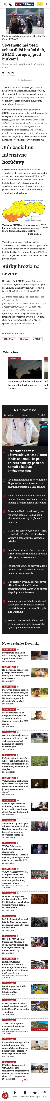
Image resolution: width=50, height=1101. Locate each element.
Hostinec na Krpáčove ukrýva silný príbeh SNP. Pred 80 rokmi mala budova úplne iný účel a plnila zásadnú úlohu (15, 902)
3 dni (25, 415)
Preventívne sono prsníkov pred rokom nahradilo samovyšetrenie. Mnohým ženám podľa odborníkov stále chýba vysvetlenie (15, 1048)
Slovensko (14, 358)
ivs (12, 72)
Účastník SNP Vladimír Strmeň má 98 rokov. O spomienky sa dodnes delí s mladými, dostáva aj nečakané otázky (15, 945)
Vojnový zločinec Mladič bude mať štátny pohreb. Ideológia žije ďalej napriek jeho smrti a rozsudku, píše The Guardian (27, 606)
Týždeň (41, 415)
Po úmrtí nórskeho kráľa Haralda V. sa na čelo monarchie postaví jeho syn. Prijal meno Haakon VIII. (27, 624)
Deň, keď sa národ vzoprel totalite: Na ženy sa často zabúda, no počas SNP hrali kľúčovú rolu (15, 923)
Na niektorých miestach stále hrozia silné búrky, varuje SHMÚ (25, 385)
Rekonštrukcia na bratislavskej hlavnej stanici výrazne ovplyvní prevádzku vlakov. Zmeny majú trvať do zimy (15, 967)
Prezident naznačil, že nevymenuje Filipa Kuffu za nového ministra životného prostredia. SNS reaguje (27, 483)
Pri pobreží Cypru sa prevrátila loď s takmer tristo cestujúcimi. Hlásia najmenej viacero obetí (27, 569)
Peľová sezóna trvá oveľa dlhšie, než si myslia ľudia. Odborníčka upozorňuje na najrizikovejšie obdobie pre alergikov (15, 764)
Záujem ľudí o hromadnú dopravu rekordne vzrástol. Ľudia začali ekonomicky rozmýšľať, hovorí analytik (26, 517)
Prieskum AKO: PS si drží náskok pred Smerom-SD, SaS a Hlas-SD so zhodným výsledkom (15, 1007)
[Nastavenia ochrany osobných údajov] (5, 1096)
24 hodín (8, 415)
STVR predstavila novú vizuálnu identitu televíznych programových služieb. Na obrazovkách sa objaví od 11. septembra (15, 1071)
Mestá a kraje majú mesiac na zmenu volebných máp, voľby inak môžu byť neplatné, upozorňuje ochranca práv (15, 741)
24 (40, 4)
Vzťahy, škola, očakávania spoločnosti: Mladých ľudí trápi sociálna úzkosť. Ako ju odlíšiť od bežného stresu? (15, 786)
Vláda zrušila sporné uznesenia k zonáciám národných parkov (13, 1026)
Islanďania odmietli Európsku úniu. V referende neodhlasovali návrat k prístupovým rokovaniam (27, 553)
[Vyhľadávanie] (5, 4)
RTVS (7, 72)
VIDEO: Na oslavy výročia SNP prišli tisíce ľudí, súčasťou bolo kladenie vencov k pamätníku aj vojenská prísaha (27, 536)
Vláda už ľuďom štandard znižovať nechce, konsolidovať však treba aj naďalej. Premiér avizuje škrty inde (27, 499)
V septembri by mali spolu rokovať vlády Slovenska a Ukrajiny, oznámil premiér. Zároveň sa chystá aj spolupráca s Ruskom (27, 587)
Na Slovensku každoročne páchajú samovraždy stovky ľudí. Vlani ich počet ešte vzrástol (16, 674)
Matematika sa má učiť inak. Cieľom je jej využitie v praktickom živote (15, 655)
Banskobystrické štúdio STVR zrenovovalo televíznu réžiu (14, 989)
